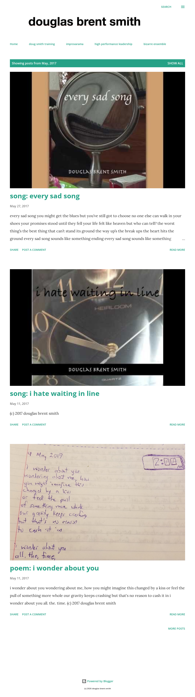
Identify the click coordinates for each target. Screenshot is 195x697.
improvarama (74, 44)
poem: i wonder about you (54, 568)
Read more (177, 250)
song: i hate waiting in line (54, 393)
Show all (175, 63)
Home (14, 44)
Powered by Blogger (99, 681)
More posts (176, 628)
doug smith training (42, 44)
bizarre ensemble (155, 44)
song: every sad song (45, 195)
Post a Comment (34, 250)
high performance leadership (113, 44)
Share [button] (14, 250)
